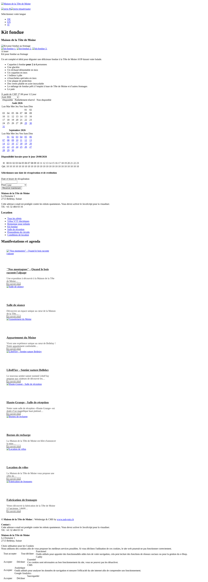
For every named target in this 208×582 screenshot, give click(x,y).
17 (17, 143)
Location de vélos (17, 467)
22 (8, 147)
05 (26, 137)
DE (9, 19)
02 (13, 137)
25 (21, 147)
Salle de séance (16, 305)
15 (8, 143)
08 (8, 140)
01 (8, 137)
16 (13, 143)
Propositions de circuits (18, 232)
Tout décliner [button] (27, 553)
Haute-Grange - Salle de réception (28, 402)
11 (21, 140)
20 (30, 143)
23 (13, 147)
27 (30, 147)
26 (26, 147)
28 (3, 150)
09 (13, 140)
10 (17, 140)
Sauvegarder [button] (33, 576)
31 (3, 126)
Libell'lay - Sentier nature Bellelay (28, 370)
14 (3, 143)
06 (30, 137)
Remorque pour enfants (18, 224)
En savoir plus (13, 284)
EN (9, 22)
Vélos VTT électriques (18, 221)
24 (17, 147)
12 (26, 140)
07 (3, 140)
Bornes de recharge (18, 435)
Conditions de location (18, 235)
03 (17, 137)
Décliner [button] (21, 562)
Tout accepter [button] (10, 553)
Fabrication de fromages (22, 500)
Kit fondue (12, 226)
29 (26, 123)
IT (8, 24)
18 (21, 143)
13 (30, 140)
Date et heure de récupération (15, 179)
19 (26, 143)
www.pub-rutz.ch (65, 519)
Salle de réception (15, 229)
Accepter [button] (8, 562)
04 (21, 137)
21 (3, 147)
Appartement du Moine (21, 337)
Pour (3, 185)
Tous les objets (14, 218)
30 (30, 123)
